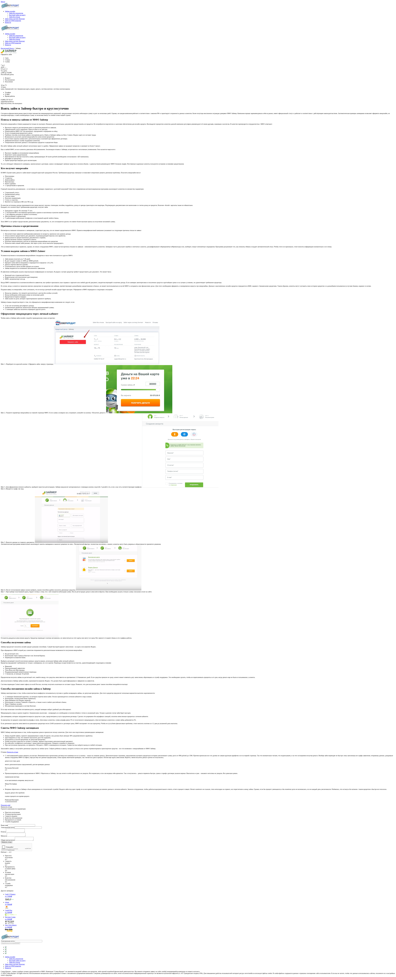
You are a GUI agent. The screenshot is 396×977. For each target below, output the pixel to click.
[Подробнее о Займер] (8, 52)
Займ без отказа (14, 39)
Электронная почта (7, 827)
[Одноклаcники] (6, 949)
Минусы (4, 836)
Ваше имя (4, 825)
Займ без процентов (16, 35)
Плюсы (3, 832)
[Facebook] (6, 951)
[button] (10, 11)
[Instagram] (6, 953)
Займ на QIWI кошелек (13, 43)
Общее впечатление (8, 840)
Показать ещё (5, 805)
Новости (8, 45)
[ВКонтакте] (6, 947)
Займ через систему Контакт (15, 41)
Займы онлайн (10, 34)
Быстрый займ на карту (17, 37)
